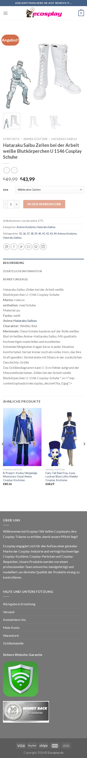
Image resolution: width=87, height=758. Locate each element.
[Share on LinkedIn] (43, 246)
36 (24, 233)
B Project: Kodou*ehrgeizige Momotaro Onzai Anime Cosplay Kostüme (20, 476)
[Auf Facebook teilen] (14, 246)
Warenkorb (11, 635)
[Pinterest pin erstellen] (36, 246)
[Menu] (5, 13)
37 (28, 233)
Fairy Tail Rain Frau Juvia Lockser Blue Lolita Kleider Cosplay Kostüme (62, 476)
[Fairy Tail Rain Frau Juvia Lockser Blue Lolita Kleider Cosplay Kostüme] (65, 437)
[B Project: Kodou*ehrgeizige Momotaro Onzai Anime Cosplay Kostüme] (22, 437)
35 (20, 233)
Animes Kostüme (35, 139)
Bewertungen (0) (15, 279)
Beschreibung (13, 262)
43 (51, 233)
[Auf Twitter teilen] (21, 246)
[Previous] (9, 69)
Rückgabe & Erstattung (19, 604)
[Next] (77, 69)
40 (39, 233)
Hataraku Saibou (64, 139)
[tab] (43, 263)
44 (55, 233)
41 (43, 233)
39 (35, 233)
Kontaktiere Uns (14, 619)
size (5, 189)
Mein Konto (11, 627)
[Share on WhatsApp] (6, 246)
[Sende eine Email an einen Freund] (28, 246)
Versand (8, 612)
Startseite (11, 139)
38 (32, 233)
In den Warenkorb (44, 204)
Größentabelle (13, 643)
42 (47, 233)
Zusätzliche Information (22, 271)
